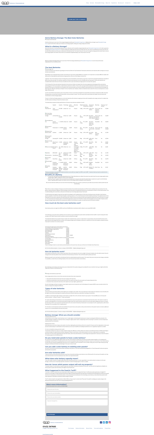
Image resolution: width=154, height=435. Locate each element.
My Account (121, 2)
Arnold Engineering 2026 (48, 434)
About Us (108, 2)
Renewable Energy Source (80, 42)
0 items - (137, 2)
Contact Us (127, 2)
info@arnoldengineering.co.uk (50, 428)
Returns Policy (89, 428)
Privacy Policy (107, 428)
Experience (114, 2)
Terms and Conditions (98, 428)
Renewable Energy (99, 2)
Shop (87, 2)
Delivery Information (80, 428)
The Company (71, 428)
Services (92, 2)
